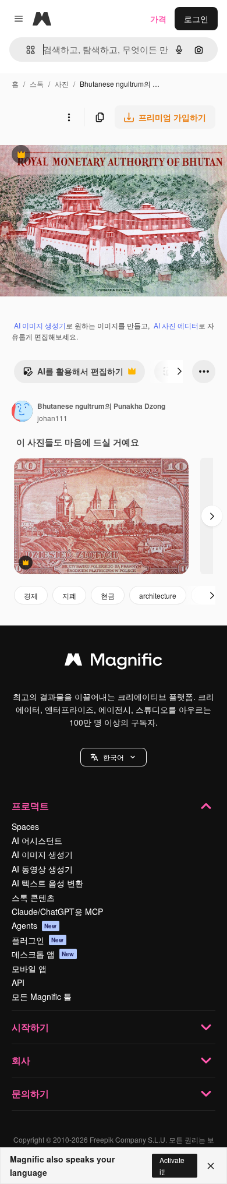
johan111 (52, 418)
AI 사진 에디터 (176, 325)
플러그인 (38, 940)
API (18, 982)
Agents (34, 925)
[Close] (210, 1166)
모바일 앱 (29, 968)
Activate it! (172, 1165)
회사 (21, 1060)
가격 (158, 18)
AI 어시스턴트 (37, 840)
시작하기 (30, 1027)
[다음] (179, 371)
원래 (67, 156)
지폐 (69, 595)
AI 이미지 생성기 (40, 325)
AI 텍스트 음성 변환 (47, 883)
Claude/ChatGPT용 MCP (57, 911)
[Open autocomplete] (26, 49)
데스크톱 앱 (43, 954)
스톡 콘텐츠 (33, 897)
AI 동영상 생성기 (42, 869)
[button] (113, 757)
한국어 (113, 757)
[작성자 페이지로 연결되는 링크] (22, 412)
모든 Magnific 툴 (42, 996)
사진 (62, 84)
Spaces (25, 826)
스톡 (37, 84)
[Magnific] (113, 662)
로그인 (196, 18)
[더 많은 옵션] (68, 117)
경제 (31, 595)
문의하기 (30, 1093)
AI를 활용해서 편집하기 (73, 374)
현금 (108, 595)
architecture (157, 595)
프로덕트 (30, 805)
